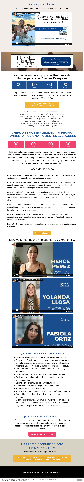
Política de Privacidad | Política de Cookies (42, 476)
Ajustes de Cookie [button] (72, 479)
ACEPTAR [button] (80, 479)
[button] (42, 105)
